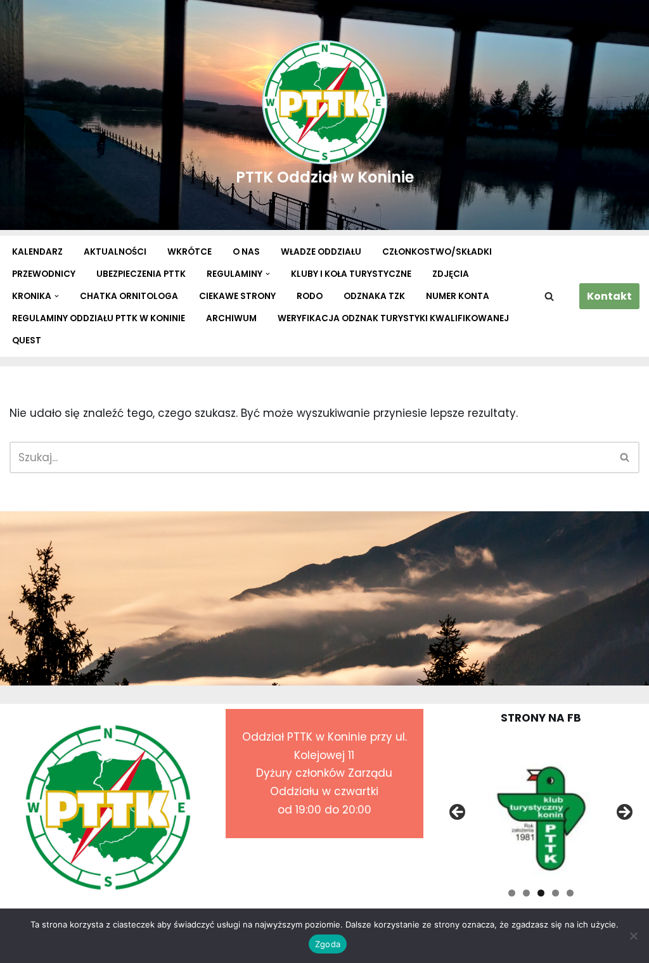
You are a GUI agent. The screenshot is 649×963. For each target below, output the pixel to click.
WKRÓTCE (189, 252)
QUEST (26, 341)
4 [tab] (555, 893)
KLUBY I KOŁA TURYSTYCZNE (351, 274)
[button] (268, 274)
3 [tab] (540, 893)
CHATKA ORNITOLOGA (129, 296)
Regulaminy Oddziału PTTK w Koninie (98, 318)
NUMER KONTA (457, 296)
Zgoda (327, 944)
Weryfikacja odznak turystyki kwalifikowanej (393, 318)
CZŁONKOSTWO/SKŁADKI (437, 252)
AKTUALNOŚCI (115, 252)
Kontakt (609, 296)
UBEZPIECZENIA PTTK (141, 274)
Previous (458, 812)
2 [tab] (526, 893)
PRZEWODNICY (43, 274)
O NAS (246, 252)
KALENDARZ (37, 252)
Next (623, 812)
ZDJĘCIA (450, 274)
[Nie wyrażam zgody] (633, 935)
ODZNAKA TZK (374, 296)
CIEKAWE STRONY (237, 296)
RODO (310, 296)
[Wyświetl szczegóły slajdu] (540, 816)
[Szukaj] (549, 296)
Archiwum (231, 318)
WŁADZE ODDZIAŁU (321, 252)
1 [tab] (511, 893)
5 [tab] (570, 893)
